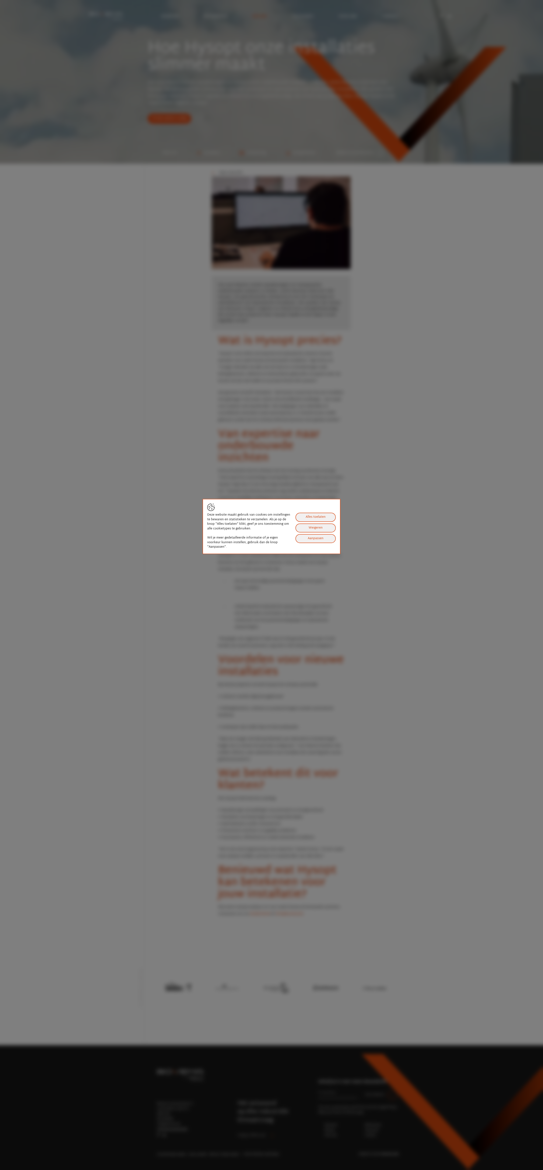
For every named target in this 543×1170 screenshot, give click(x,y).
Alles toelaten (316, 517)
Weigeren (316, 528)
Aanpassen (315, 538)
